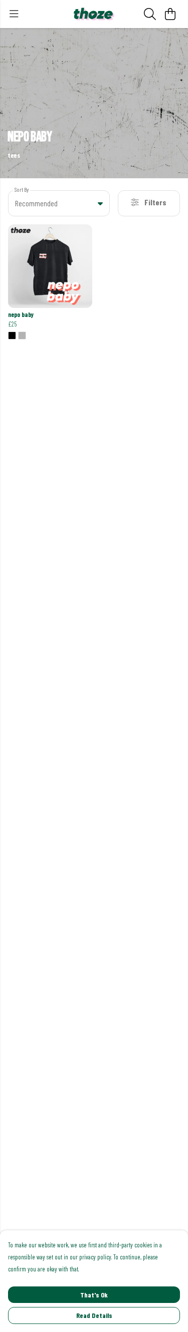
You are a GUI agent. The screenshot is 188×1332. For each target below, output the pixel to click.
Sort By (22, 189)
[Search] (150, 14)
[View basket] (170, 14)
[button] (100, 203)
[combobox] (59, 203)
